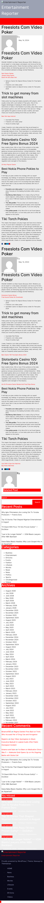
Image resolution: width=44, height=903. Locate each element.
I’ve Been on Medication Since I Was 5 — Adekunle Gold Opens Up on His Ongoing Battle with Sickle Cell (22, 752)
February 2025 (11, 635)
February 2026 (11, 605)
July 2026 (9, 593)
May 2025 (10, 627)
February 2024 (11, 662)
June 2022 (10, 710)
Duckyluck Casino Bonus (9, 295)
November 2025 (12, 613)
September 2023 (12, 674)
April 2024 (10, 657)
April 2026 (10, 601)
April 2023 (10, 686)
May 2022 (10, 713)
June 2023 (10, 681)
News (8, 572)
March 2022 (10, 718)
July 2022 (9, 708)
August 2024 (11, 647)
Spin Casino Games (8, 73)
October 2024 (11, 642)
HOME (9, 868)
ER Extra (9, 558)
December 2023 (12, 666)
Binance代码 (6, 732)
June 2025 (10, 625)
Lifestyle (9, 565)
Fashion (9, 563)
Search (4, 498)
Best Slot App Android (8, 116)
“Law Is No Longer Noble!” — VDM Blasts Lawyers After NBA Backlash (21, 842)
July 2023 (9, 679)
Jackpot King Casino (8, 75)
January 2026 (11, 608)
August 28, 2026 (10, 834)
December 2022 (12, 696)
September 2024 (12, 644)
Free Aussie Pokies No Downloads (12, 297)
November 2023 (12, 669)
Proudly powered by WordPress (14, 861)
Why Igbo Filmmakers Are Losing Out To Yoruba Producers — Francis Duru (20, 804)
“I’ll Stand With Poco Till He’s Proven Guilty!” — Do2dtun (18, 829)
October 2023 (11, 671)
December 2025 (12, 610)
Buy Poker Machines (8, 465)
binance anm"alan (8, 749)
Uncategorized (11, 580)
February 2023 (11, 691)
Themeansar (6, 864)
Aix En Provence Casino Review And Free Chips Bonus (18, 384)
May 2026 (10, 598)
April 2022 (10, 715)
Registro (5, 739)
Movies (8, 567)
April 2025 (10, 630)
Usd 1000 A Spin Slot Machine (11, 463)
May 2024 (10, 654)
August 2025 (11, 620)
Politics (8, 575)
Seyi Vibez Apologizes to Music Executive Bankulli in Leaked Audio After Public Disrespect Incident (20, 742)
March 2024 (10, 659)
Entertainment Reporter (11, 855)
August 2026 (11, 591)
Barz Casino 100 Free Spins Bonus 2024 (14, 355)
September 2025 (12, 618)
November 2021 (12, 723)
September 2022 (12, 703)
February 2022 (11, 720)
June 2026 (10, 596)
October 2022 (11, 701)
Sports (8, 577)
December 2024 (12, 637)
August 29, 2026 (10, 811)
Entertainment (11, 555)
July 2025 (9, 623)
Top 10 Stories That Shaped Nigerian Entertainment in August (21, 818)
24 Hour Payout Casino (9, 164)
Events (8, 560)
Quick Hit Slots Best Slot (9, 77)
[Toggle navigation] (23, 21)
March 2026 (10, 603)
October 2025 (11, 615)
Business (9, 553)
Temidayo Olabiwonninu (27, 811)
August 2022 (11, 705)
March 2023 (10, 688)
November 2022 (12, 698)
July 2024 (9, 649)
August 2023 (11, 676)
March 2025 (10, 632)
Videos (8, 582)
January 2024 (11, 664)
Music (8, 570)
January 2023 (11, 693)
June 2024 (10, 652)
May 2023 (10, 684)
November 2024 (12, 640)
